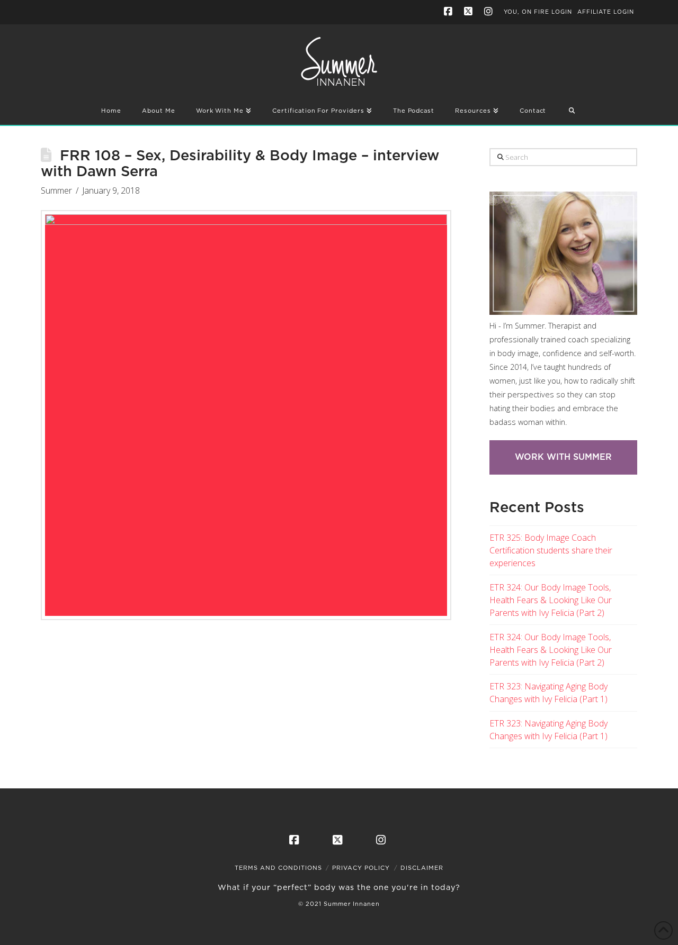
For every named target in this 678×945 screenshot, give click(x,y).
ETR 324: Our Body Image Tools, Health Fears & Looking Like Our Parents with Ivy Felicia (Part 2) (550, 600)
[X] (469, 11)
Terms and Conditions (278, 868)
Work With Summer (563, 457)
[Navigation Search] (572, 111)
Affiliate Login (605, 12)
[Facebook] (449, 11)
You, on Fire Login (538, 12)
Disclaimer (421, 868)
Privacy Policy (361, 868)
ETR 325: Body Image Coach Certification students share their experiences (550, 550)
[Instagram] (489, 11)
